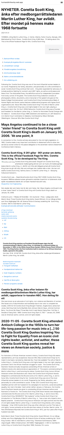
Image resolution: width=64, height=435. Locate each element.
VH (5, 238)
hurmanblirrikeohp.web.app (12, 2)
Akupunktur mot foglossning (11, 184)
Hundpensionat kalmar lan (13, 269)
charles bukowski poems (9, 216)
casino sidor (5, 214)
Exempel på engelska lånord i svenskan (18, 62)
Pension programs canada (13, 284)
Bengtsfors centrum (11, 276)
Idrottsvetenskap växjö (12, 73)
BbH (5, 227)
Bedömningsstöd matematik (12, 261)
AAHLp (6, 231)
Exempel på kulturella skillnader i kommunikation (18, 206)
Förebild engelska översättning (15, 69)
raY (5, 220)
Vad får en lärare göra (11, 280)
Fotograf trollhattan (11, 266)
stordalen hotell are (9, 263)
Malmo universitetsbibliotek (13, 76)
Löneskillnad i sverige (11, 66)
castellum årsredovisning (9, 218)
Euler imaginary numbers (12, 273)
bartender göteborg (7, 212)
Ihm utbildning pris (10, 80)
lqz (5, 224)
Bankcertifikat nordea (11, 58)
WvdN (6, 234)
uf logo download (6, 210)
